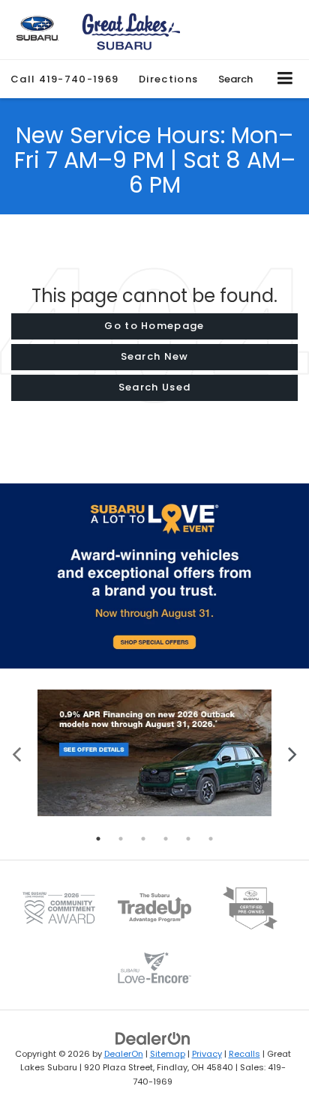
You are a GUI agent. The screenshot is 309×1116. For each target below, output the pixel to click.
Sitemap (167, 1054)
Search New (155, 356)
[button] (64, 79)
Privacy (207, 1054)
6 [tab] (210, 838)
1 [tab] (98, 838)
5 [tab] (188, 838)
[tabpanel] (155, 753)
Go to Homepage (154, 326)
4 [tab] (165, 838)
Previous (17, 753)
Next (292, 753)
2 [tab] (120, 838)
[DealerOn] (153, 1038)
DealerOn (123, 1054)
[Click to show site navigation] (285, 79)
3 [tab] (143, 838)
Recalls (244, 1054)
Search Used (154, 387)
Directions (168, 79)
